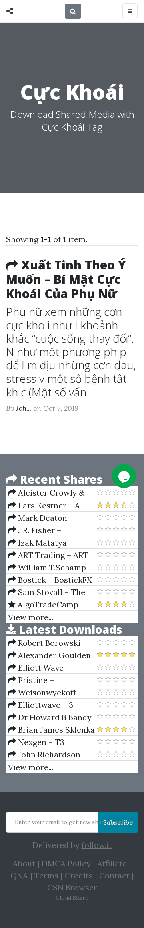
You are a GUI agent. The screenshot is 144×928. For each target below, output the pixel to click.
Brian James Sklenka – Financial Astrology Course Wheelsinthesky (51, 730)
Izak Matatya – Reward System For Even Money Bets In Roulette (45, 543)
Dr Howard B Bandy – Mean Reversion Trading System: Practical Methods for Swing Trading (50, 717)
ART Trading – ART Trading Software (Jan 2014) (49, 555)
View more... (30, 617)
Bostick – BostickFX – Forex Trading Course (50, 580)
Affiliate (112, 863)
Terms (46, 875)
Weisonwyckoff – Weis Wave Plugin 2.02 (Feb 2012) (50, 692)
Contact (114, 875)
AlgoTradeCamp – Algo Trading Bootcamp (46, 604)
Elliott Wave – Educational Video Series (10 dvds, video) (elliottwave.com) (48, 668)
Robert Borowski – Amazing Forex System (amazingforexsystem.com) (52, 643)
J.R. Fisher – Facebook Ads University (34, 530)
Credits (79, 875)
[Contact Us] (124, 476)
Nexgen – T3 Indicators (36, 742)
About (24, 863)
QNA (19, 875)
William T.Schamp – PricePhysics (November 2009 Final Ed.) (50, 567)
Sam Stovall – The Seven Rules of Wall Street (46, 592)
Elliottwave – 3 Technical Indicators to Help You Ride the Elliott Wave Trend (52, 705)
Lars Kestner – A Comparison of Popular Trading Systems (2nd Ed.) (52, 505)
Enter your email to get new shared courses (74, 822)
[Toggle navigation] (130, 11)
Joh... (23, 408)
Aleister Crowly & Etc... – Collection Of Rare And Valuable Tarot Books (46, 493)
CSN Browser (72, 887)
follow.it (97, 845)
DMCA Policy (66, 863)
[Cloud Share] (11, 11)
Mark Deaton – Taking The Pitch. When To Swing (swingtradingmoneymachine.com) (52, 518)
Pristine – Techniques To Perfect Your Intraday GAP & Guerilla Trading (50, 680)
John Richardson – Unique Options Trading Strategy (47, 754)
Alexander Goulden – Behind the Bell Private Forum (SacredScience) (49, 655)
